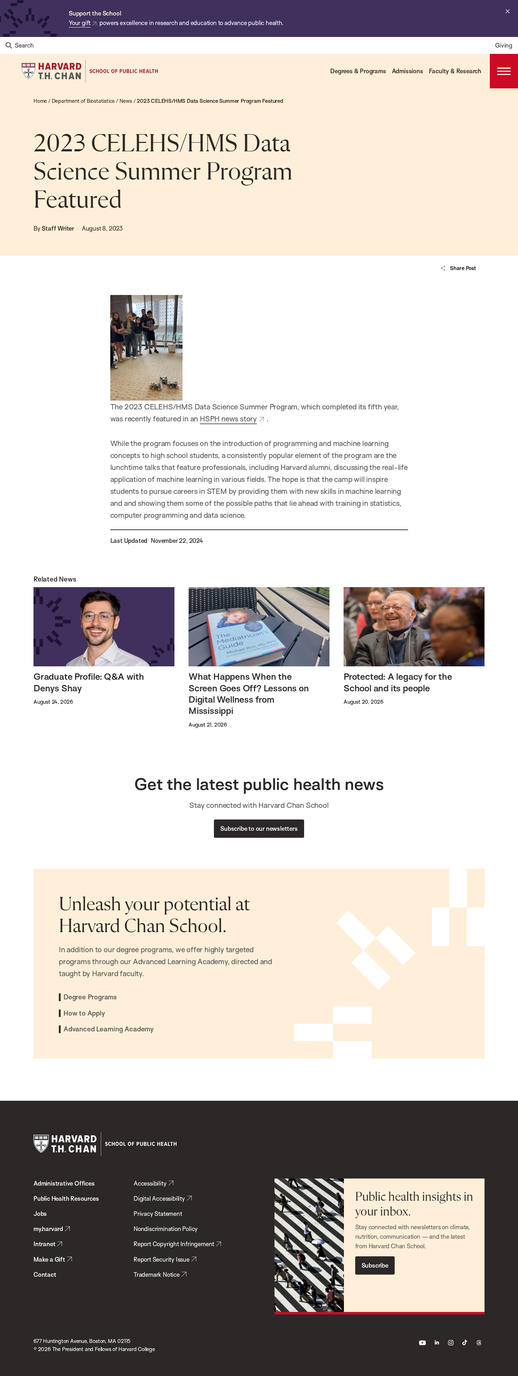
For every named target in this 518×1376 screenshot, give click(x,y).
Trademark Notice (157, 1274)
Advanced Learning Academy (108, 1029)
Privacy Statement (158, 1213)
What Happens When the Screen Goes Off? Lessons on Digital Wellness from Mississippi (249, 693)
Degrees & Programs (358, 71)
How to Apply (84, 1013)
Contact (44, 1274)
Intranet (44, 1244)
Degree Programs (90, 997)
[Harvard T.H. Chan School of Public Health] (105, 1144)
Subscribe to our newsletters (258, 828)
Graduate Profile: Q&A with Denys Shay (88, 682)
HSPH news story (228, 418)
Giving (503, 45)
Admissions (407, 71)
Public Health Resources (66, 1198)
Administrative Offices (64, 1183)
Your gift (80, 22)
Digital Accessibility (159, 1198)
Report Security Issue (162, 1259)
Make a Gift (49, 1259)
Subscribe (375, 1265)
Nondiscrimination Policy (166, 1228)
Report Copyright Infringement (174, 1244)
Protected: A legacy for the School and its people (398, 682)
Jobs (40, 1213)
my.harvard (48, 1228)
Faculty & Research (455, 71)
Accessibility (150, 1183)
